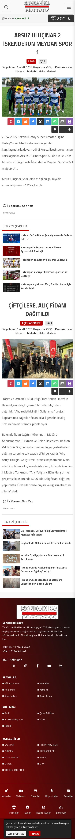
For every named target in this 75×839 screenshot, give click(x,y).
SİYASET (9, 763)
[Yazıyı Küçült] (62, 129)
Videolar (20, 796)
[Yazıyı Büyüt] (69, 129)
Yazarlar (6, 796)
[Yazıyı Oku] (54, 129)
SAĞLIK (43, 757)
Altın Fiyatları (11, 696)
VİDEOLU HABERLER (14, 770)
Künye (43, 719)
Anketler (68, 796)
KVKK (7, 713)
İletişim (8, 726)
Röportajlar (51, 796)
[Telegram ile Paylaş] (18, 121)
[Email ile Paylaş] (62, 121)
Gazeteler (44, 683)
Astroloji (44, 689)
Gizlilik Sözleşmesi (14, 719)
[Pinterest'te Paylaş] (11, 121)
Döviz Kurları (46, 696)
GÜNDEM (9, 751)
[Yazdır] (69, 121)
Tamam (34, 833)
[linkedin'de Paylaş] (47, 121)
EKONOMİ (9, 744)
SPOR (42, 763)
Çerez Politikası (47, 713)
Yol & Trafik (10, 689)
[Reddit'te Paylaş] (25, 121)
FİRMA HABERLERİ (49, 744)
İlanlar (27, 812)
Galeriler (35, 796)
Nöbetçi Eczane (12, 683)
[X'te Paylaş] (40, 121)
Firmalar (14, 812)
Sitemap (61, 812)
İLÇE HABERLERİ (47, 751)
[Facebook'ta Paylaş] (32, 121)
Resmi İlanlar (43, 812)
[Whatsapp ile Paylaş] (54, 121)
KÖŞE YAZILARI (12, 757)
